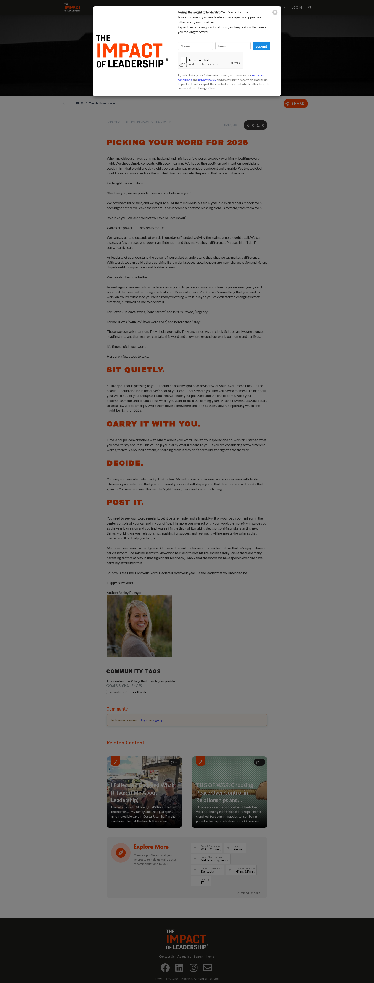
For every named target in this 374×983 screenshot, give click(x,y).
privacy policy (207, 79)
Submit (261, 46)
